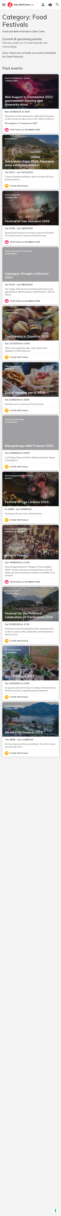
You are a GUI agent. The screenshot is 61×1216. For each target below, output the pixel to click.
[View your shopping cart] (50, 5)
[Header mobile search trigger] (57, 5)
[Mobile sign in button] (43, 5)
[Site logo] (21, 4)
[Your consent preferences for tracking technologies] (55, 1210)
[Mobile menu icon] (4, 5)
